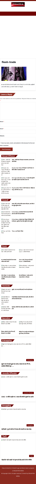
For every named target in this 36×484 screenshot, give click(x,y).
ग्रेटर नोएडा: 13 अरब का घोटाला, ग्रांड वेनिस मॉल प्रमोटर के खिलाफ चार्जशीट (8, 276)
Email (2, 128)
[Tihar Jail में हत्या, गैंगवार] (6, 233)
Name (2, 121)
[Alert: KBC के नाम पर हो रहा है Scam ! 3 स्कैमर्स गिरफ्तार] (27, 253)
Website (2, 135)
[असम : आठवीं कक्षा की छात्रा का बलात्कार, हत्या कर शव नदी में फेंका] (6, 162)
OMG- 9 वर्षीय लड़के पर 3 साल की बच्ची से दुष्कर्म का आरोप (17, 397)
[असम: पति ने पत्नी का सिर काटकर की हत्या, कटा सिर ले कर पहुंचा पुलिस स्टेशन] (6, 206)
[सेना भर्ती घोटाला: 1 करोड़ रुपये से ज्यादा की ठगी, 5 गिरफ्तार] (27, 269)
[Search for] (34, 9)
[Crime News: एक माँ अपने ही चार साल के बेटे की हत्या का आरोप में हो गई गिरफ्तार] (6, 214)
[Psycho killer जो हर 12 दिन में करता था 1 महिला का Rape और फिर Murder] (6, 190)
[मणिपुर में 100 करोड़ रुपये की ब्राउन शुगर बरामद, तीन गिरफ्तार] (27, 325)
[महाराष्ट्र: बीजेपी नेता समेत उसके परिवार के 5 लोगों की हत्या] (6, 309)
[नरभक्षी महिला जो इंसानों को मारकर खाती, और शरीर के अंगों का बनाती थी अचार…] (6, 300)
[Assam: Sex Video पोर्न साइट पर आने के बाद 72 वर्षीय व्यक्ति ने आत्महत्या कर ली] (6, 171)
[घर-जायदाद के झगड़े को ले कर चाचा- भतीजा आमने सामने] (9, 253)
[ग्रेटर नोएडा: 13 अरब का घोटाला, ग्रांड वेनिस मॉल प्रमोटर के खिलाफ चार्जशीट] (9, 269)
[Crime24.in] (18, 4)
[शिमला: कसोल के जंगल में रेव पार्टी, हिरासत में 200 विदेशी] (9, 325)
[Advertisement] (18, 35)
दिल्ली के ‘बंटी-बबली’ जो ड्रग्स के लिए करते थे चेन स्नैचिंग (16, 460)
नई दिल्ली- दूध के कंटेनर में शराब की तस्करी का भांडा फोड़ (16, 429)
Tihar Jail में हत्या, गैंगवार (17, 231)
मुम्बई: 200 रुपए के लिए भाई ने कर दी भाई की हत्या (22, 289)
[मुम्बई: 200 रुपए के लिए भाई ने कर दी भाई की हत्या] (6, 292)
